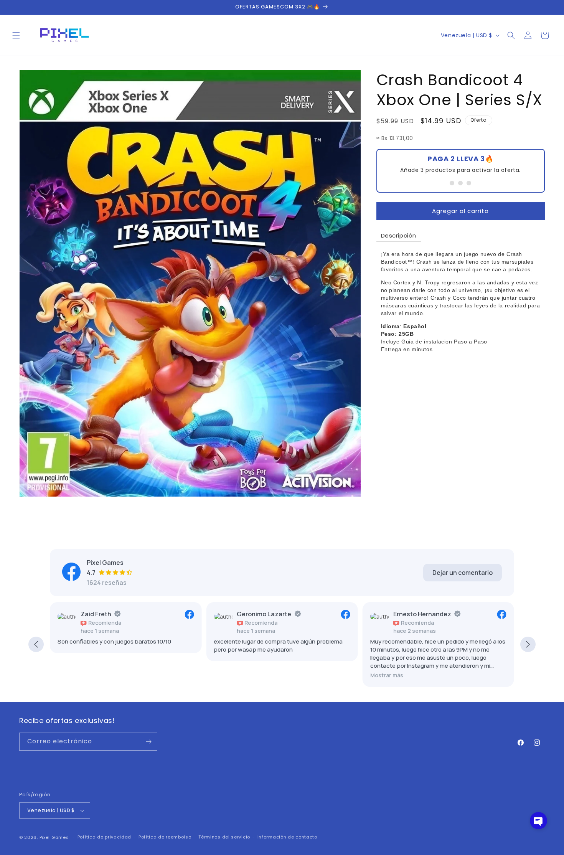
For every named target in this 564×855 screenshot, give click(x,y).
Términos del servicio (224, 837)
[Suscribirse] (148, 742)
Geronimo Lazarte (264, 614)
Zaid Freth (96, 614)
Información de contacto (287, 837)
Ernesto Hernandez (422, 614)
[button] (16, 35)
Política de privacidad (104, 837)
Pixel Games (54, 837)
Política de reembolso (165, 837)
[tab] (398, 236)
